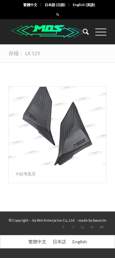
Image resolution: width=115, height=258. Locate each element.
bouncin (99, 220)
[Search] (82, 31)
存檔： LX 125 (24, 53)
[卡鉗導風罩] (57, 126)
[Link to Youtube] (101, 227)
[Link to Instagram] (73, 227)
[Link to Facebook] (63, 227)
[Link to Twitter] (92, 227)
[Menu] (97, 31)
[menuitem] (30, 4)
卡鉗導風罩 (25, 173)
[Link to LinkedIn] (82, 227)
